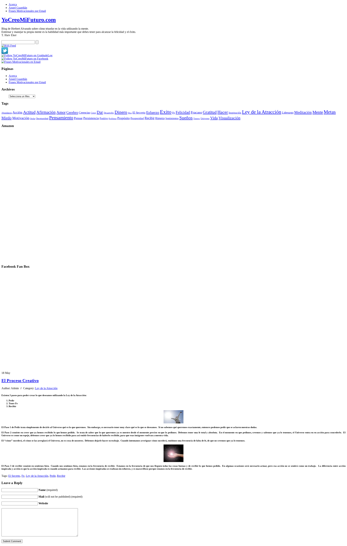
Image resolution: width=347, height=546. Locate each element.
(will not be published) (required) (60, 496)
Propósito (123, 118)
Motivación (20, 118)
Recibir (150, 118)
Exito (166, 112)
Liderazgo (288, 112)
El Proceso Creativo (20, 380)
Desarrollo (109, 112)
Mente (317, 112)
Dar (100, 112)
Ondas (32, 118)
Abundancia (6, 113)
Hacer (222, 112)
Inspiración (235, 112)
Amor (61, 112)
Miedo (6, 118)
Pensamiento (61, 117)
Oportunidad (42, 118)
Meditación (303, 112)
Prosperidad (137, 118)
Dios (130, 113)
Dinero (121, 112)
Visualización (229, 118)
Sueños (186, 117)
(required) (48, 489)
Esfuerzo (152, 112)
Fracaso (196, 112)
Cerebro (72, 112)
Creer (93, 112)
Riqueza (160, 118)
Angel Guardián (18, 7)
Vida (214, 118)
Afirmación (46, 112)
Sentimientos (172, 118)
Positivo (104, 118)
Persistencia (91, 118)
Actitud (29, 112)
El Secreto (138, 112)
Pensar (78, 118)
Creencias (84, 112)
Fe (173, 112)
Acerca (13, 4)
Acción (17, 112)
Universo (205, 118)
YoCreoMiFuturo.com (28, 19)
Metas (330, 112)
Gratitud (210, 112)
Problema (113, 118)
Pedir (52, 475)
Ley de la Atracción (261, 112)
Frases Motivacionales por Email (27, 10)
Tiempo (196, 118)
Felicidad (183, 112)
